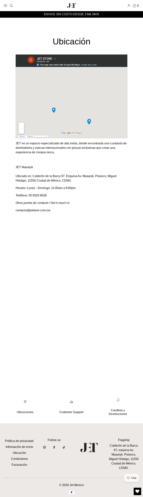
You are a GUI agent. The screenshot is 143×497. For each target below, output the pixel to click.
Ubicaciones (25, 412)
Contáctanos (19, 458)
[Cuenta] (129, 5)
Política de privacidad (19, 441)
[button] (11, 5)
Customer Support (71, 412)
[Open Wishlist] (137, 491)
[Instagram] (44, 449)
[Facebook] (54, 449)
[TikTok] (63, 449)
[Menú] (6, 5)
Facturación (19, 464)
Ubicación (19, 452)
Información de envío (19, 446)
